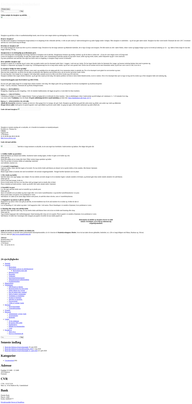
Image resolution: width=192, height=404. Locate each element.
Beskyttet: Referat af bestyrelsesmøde (16, 347)
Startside (7, 263)
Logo (10, 328)
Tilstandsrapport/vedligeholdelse (19, 279)
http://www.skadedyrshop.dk (21, 234)
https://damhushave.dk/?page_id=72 (79, 98)
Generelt (7, 265)
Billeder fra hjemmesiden (17, 326)
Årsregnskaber (13, 315)
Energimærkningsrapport (16, 278)
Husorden (12, 274)
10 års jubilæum (14, 321)
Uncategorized (9, 360)
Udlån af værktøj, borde (16, 303)
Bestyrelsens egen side (20, 270)
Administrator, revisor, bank (17, 314)
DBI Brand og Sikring (16, 287)
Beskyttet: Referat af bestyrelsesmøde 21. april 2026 (21, 351)
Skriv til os (12, 332)
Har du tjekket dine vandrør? (18, 292)
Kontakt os (8, 330)
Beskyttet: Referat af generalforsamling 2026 (19, 349)
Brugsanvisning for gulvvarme (18, 288)
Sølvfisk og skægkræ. (15, 299)
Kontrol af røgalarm (15, 297)
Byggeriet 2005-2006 (15, 323)
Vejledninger (9, 285)
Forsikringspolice (14, 281)
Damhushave (13, 324)
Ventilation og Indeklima (16, 296)
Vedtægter (12, 276)
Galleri (7, 319)
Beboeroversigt (13, 272)
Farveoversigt (13, 301)
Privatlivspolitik (6, 402)
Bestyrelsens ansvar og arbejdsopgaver (21, 269)
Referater (8, 305)
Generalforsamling (14, 308)
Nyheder (7, 310)
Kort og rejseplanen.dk (16, 333)
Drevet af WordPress (17, 402)
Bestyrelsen (12, 267)
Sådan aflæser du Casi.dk (17, 290)
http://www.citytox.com (8, 138)
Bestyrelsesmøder (14, 306)
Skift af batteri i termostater (17, 294)
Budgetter (12, 317)
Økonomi (8, 312)
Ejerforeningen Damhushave (20, 4)
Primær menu (6, 9)
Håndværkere (9, 283)
